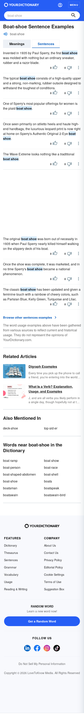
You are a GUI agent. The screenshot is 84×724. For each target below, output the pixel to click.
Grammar (10, 567)
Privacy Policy (53, 560)
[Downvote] (69, 67)
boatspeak (51, 488)
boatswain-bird (54, 495)
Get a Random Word (42, 621)
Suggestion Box (54, 589)
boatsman (10, 488)
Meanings (16, 43)
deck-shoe (10, 428)
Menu (74, 5)
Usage (8, 582)
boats (48, 481)
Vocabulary (11, 574)
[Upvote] (55, 67)
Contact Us (51, 553)
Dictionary (10, 545)
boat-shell (51, 474)
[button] (60, 5)
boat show (51, 460)
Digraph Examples (43, 366)
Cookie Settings (54, 574)
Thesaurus (11, 553)
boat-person (11, 467)
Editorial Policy (53, 567)
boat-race (51, 467)
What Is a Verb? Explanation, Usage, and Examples (51, 389)
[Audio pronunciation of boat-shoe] (5, 34)
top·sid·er (50, 428)
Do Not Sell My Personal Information (42, 664)
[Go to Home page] (21, 4)
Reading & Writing (15, 589)
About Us (50, 545)
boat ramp (10, 460)
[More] (78, 67)
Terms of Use (52, 582)
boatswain (10, 495)
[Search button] (73, 15)
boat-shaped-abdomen (19, 474)
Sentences (46, 43)
